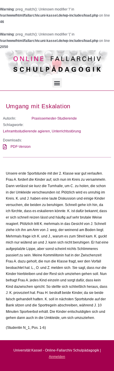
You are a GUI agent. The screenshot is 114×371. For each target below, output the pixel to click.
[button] (57, 83)
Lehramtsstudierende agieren (26, 131)
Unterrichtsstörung (66, 131)
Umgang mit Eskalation (38, 106)
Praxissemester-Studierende (54, 118)
